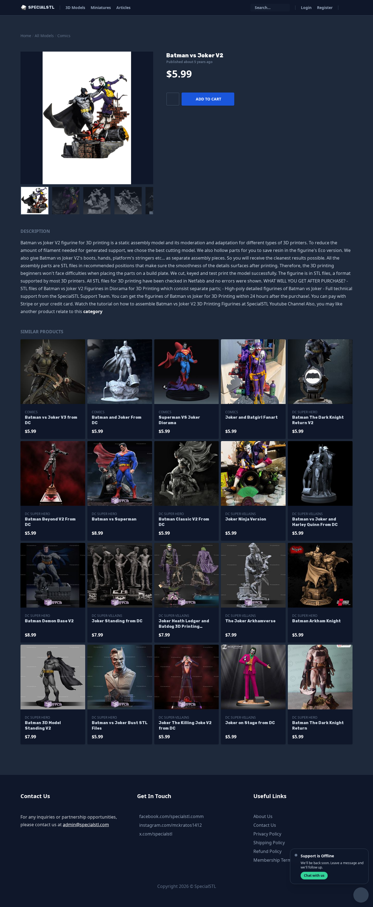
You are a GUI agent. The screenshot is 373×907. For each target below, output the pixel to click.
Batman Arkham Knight (316, 621)
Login (306, 7)
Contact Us (264, 825)
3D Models (75, 7)
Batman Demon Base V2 (49, 621)
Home (25, 35)
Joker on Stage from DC (250, 723)
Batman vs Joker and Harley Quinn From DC (315, 522)
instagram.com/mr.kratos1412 (170, 825)
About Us (263, 816)
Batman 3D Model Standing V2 (43, 726)
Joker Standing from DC (117, 621)
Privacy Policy (267, 834)
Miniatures (101, 7)
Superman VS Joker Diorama (179, 420)
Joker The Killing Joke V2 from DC (185, 726)
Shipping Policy (269, 843)
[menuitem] (34, 200)
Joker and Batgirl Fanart (251, 417)
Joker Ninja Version (245, 519)
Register (325, 7)
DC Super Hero (304, 412)
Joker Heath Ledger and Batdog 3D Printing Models (184, 624)
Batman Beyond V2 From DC (50, 522)
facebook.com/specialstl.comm (171, 816)
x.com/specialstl (155, 834)
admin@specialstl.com (86, 825)
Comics (63, 35)
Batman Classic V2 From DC (184, 522)
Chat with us (314, 875)
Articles (123, 7)
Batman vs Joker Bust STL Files (119, 726)
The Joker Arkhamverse (250, 621)
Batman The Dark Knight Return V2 (318, 420)
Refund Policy (267, 851)
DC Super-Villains (240, 514)
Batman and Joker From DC (116, 420)
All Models (44, 35)
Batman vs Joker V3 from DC (51, 420)
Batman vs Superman (114, 519)
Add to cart (208, 99)
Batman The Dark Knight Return (318, 726)
